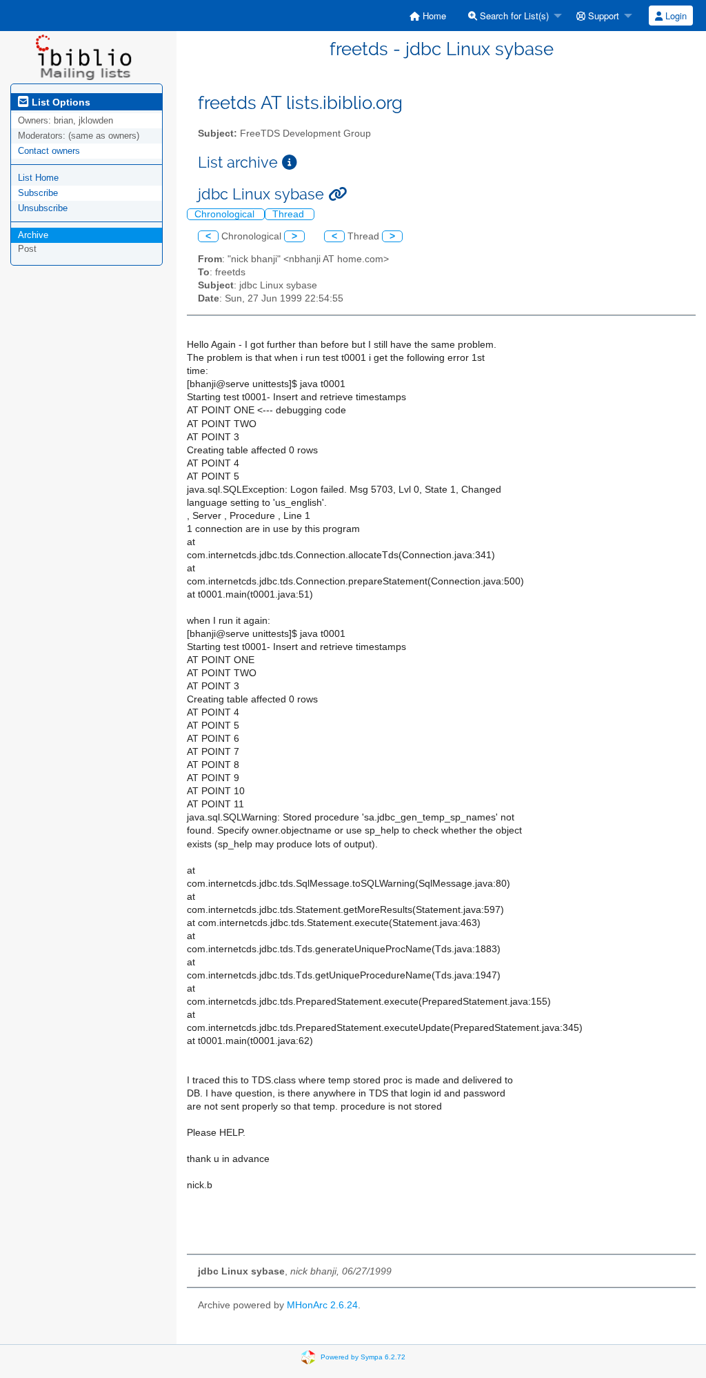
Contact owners (49, 151)
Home (433, 15)
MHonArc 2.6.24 (322, 1305)
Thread (289, 214)
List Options (59, 102)
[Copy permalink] (337, 194)
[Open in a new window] (289, 162)
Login (675, 15)
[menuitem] (428, 15)
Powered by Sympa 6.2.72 (363, 1357)
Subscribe (38, 193)
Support (602, 15)
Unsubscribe (43, 208)
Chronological (225, 214)
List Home (38, 178)
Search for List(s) (513, 15)
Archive (33, 235)
